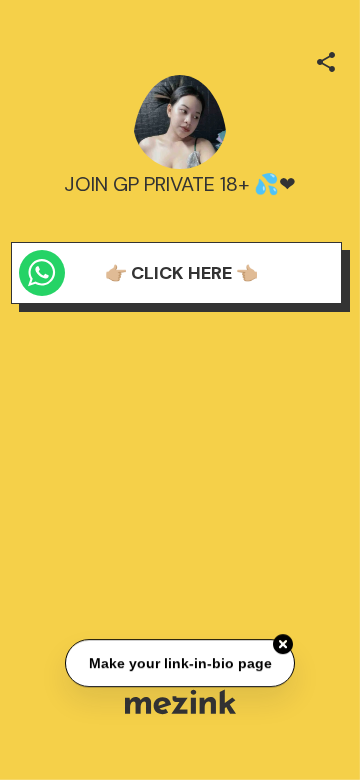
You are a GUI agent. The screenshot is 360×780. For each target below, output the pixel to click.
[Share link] (326, 59)
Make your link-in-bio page (179, 663)
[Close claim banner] (283, 644)
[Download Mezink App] (180, 701)
